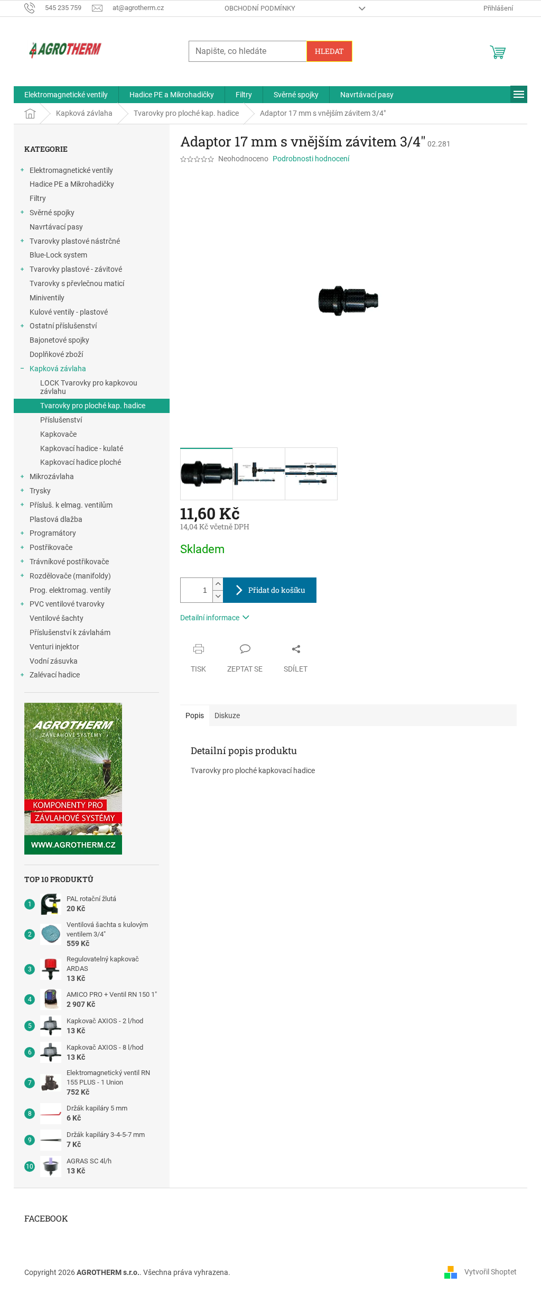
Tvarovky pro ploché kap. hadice (92, 405)
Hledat (329, 51)
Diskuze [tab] (227, 715)
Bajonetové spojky (59, 340)
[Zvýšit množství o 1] (217, 584)
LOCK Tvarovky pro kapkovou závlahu (88, 387)
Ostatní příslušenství (63, 326)
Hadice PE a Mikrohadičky (72, 184)
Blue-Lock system (58, 255)
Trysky (40, 491)
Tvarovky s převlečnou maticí (77, 283)
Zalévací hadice (55, 675)
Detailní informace (209, 617)
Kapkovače (58, 434)
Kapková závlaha (58, 368)
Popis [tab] (194, 715)
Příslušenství (61, 420)
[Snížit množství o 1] (217, 596)
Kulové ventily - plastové (69, 312)
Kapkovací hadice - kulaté (81, 448)
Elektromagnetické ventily (71, 170)
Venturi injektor (54, 647)
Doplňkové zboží (56, 354)
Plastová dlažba (56, 519)
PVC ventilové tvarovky (67, 604)
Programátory (53, 533)
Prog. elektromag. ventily (70, 590)
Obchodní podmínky (260, 8)
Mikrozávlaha (52, 476)
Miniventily (47, 297)
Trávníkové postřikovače (69, 561)
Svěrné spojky (52, 212)
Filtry (38, 198)
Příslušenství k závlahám (70, 632)
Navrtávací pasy (56, 227)
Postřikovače (51, 547)
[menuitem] (66, 94)
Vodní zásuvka (54, 661)
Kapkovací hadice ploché (80, 462)
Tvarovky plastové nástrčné (75, 241)
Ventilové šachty (56, 618)
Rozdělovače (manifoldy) (70, 576)
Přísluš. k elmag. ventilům (71, 505)
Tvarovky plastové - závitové (76, 269)
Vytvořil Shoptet (490, 1272)
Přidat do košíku (276, 590)
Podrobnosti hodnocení (311, 158)
